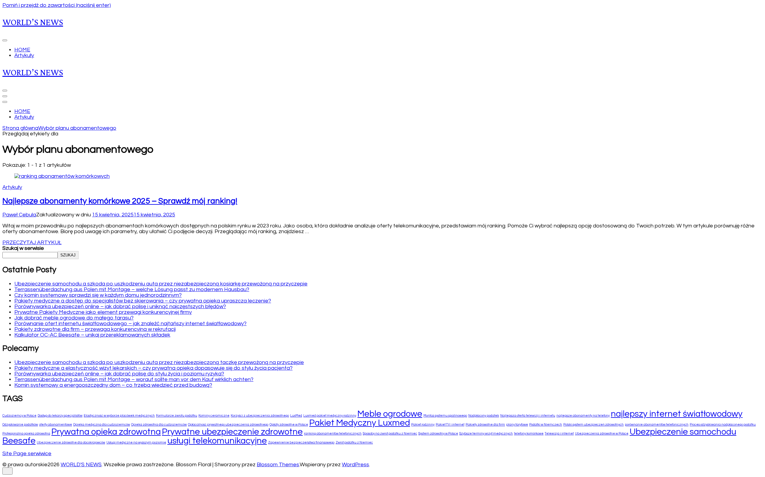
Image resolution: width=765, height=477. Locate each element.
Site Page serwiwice (26, 453)
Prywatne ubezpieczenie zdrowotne (232, 431)
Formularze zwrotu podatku (176, 415)
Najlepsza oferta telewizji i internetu (527, 415)
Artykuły (24, 55)
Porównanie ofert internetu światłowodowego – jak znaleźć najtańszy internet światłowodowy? (130, 323)
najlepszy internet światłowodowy (677, 413)
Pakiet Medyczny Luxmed (359, 422)
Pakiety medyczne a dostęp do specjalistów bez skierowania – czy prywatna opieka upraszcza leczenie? (142, 301)
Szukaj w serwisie (23, 248)
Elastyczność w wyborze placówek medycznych (119, 415)
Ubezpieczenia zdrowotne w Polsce (601, 433)
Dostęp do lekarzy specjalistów (60, 415)
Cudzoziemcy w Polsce (19, 415)
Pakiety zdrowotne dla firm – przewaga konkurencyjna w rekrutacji (95, 329)
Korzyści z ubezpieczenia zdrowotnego (260, 415)
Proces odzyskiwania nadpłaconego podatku (723, 424)
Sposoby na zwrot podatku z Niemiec (390, 433)
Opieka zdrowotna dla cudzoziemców (159, 424)
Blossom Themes (278, 464)
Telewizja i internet (559, 433)
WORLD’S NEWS (32, 22)
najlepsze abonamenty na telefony (583, 415)
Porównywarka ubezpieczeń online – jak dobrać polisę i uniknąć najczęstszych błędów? (120, 306)
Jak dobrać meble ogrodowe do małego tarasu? (74, 318)
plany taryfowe (517, 424)
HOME (22, 50)
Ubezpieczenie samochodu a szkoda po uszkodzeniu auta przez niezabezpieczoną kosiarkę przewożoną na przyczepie (160, 284)
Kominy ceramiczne (214, 415)
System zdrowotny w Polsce (438, 433)
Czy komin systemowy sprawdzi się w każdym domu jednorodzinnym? (98, 295)
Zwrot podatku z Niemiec (354, 442)
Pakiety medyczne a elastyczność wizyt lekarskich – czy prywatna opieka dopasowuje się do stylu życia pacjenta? (153, 368)
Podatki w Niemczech (545, 424)
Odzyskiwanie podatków (20, 424)
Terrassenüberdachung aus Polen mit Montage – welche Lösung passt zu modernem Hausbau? (131, 289)
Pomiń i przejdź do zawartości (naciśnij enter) (56, 5)
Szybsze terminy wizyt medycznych (486, 433)
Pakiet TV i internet (450, 424)
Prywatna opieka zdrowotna (106, 431)
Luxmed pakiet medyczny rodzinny (329, 415)
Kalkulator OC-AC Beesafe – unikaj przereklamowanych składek (92, 335)
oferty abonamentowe (55, 424)
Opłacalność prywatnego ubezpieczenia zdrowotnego (228, 424)
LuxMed (296, 415)
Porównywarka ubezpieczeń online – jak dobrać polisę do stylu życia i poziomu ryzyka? (119, 374)
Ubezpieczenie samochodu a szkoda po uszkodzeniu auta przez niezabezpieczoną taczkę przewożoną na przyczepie (159, 362)
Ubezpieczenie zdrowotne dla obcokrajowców (71, 442)
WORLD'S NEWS (81, 464)
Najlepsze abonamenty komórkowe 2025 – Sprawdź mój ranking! (119, 201)
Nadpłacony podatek (483, 415)
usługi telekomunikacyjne (217, 440)
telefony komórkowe (529, 433)
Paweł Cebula (19, 215)
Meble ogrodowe (389, 413)
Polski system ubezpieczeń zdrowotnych (593, 424)
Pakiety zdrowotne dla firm (485, 424)
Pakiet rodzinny (422, 424)
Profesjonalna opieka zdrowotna (26, 433)
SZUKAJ (68, 255)
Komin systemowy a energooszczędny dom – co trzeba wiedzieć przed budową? (113, 385)
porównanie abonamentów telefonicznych (656, 424)
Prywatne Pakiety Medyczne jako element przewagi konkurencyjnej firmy (103, 312)
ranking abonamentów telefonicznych (333, 433)
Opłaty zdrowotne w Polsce (289, 424)
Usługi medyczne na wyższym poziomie (136, 442)
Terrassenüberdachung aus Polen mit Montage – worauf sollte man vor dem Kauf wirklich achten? (133, 379)
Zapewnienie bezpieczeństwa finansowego (301, 442)
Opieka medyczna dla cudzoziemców (101, 424)
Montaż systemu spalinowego (445, 415)
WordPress (355, 464)
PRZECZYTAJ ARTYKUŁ (32, 242)
